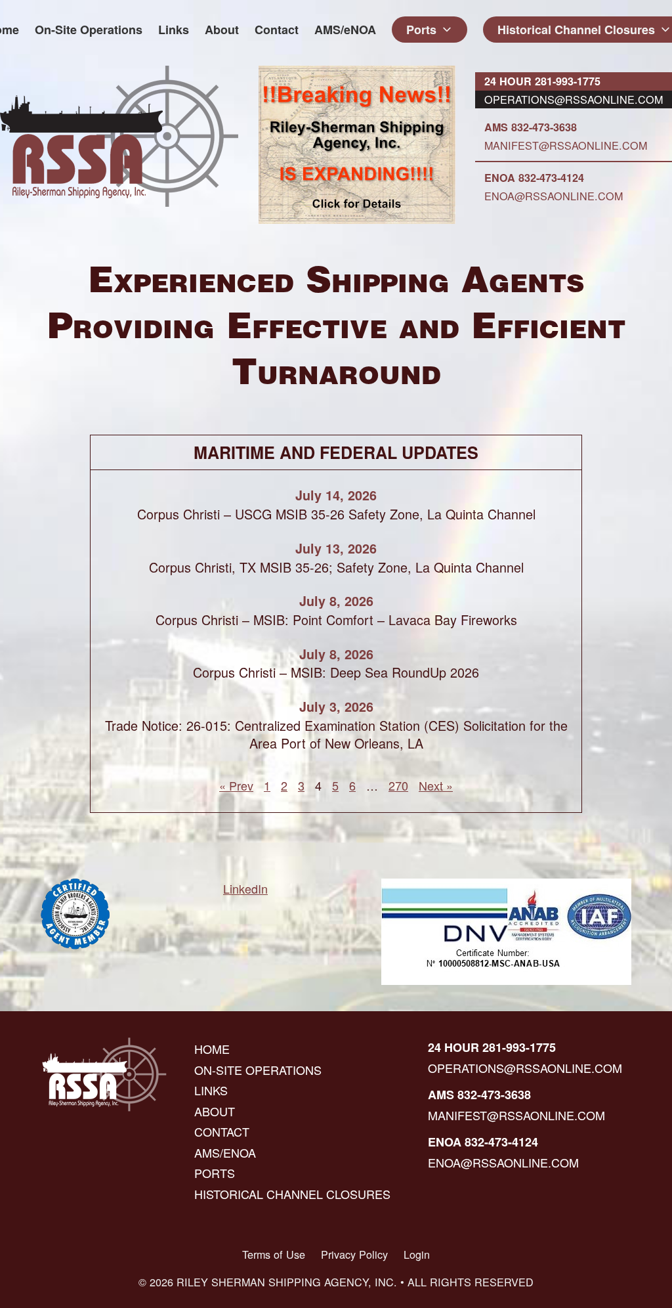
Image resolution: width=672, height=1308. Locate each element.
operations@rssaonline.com (573, 99)
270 (398, 785)
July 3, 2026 (336, 706)
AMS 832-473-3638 (530, 127)
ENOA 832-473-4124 (534, 177)
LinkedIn (245, 888)
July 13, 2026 (336, 548)
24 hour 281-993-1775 (542, 81)
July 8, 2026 (336, 601)
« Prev (236, 785)
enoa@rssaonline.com (553, 196)
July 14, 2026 (336, 495)
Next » (436, 785)
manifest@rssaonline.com (565, 145)
